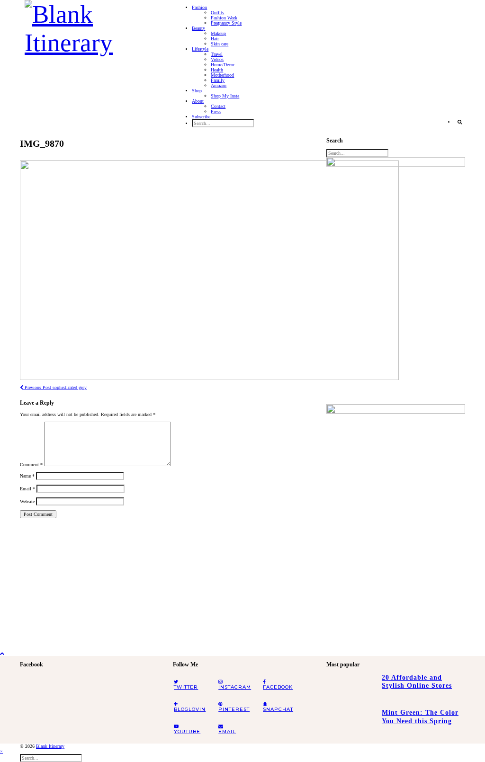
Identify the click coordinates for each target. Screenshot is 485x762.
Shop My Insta (225, 95)
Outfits (217, 12)
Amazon (218, 85)
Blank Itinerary (50, 746)
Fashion (199, 7)
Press (216, 111)
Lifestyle (200, 49)
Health (217, 69)
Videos (217, 59)
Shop (197, 90)
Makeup (218, 33)
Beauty (198, 28)
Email (27, 488)
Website (27, 501)
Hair (215, 38)
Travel (217, 54)
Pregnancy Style (226, 23)
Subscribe (201, 116)
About (198, 101)
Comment (31, 464)
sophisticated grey (55, 387)
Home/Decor (222, 64)
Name (27, 475)
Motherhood (222, 75)
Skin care (219, 43)
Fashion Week (224, 17)
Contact (218, 106)
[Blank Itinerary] (92, 25)
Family (218, 80)
